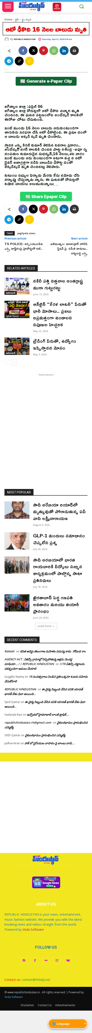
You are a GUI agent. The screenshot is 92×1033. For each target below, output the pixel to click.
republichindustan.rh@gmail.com (27, 722)
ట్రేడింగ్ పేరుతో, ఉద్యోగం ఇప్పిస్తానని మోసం (54, 344)
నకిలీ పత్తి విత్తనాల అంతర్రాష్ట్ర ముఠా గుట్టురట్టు (58, 284)
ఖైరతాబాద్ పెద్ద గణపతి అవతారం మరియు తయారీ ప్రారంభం (56, 604)
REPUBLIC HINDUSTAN (25, 39)
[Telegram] (8, 61)
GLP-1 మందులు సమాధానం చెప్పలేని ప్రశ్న (59, 539)
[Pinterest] (43, 50)
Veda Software (33, 929)
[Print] (74, 50)
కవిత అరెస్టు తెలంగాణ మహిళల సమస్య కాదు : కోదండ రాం (53, 651)
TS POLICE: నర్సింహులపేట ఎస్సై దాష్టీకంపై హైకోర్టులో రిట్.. (23, 246)
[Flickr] (46, 960)
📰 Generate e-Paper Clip (46, 81)
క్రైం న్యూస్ (26, 19)
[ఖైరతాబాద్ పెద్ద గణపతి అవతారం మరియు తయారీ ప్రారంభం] (16, 602)
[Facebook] (23, 50)
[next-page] (14, 362)
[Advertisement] (46, 423)
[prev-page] (7, 362)
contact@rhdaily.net (36, 980)
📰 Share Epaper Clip (46, 196)
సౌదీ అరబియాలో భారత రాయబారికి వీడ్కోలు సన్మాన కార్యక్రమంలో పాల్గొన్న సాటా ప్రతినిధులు (57, 570)
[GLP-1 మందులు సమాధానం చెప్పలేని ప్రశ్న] (16, 541)
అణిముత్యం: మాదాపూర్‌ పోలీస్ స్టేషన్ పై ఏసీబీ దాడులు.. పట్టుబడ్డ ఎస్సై (69, 248)
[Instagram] (57, 960)
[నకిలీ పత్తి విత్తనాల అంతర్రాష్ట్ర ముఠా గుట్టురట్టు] (16, 286)
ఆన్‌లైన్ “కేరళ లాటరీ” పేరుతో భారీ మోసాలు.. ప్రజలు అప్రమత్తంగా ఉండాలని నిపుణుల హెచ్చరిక (59, 314)
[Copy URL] (19, 61)
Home (8, 19)
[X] (33, 50)
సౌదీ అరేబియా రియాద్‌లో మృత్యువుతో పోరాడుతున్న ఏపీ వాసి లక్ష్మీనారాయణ (59, 511)
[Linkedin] (64, 50)
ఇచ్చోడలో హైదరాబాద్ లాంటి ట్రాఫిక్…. (48, 714)
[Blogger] (24, 960)
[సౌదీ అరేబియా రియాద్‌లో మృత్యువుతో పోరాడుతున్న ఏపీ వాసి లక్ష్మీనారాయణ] (16, 510)
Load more (45, 626)
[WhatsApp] (53, 50)
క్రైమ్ (17, 19)
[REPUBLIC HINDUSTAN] (7, 39)
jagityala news (26, 233)
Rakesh (9, 651)
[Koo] (29, 61)
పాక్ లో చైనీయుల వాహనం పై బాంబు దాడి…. (50, 743)
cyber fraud (12, 316)
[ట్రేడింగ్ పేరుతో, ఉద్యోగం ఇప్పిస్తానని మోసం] (16, 346)
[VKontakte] (68, 960)
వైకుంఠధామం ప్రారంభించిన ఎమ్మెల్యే (45, 735)
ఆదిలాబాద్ (10, 292)
